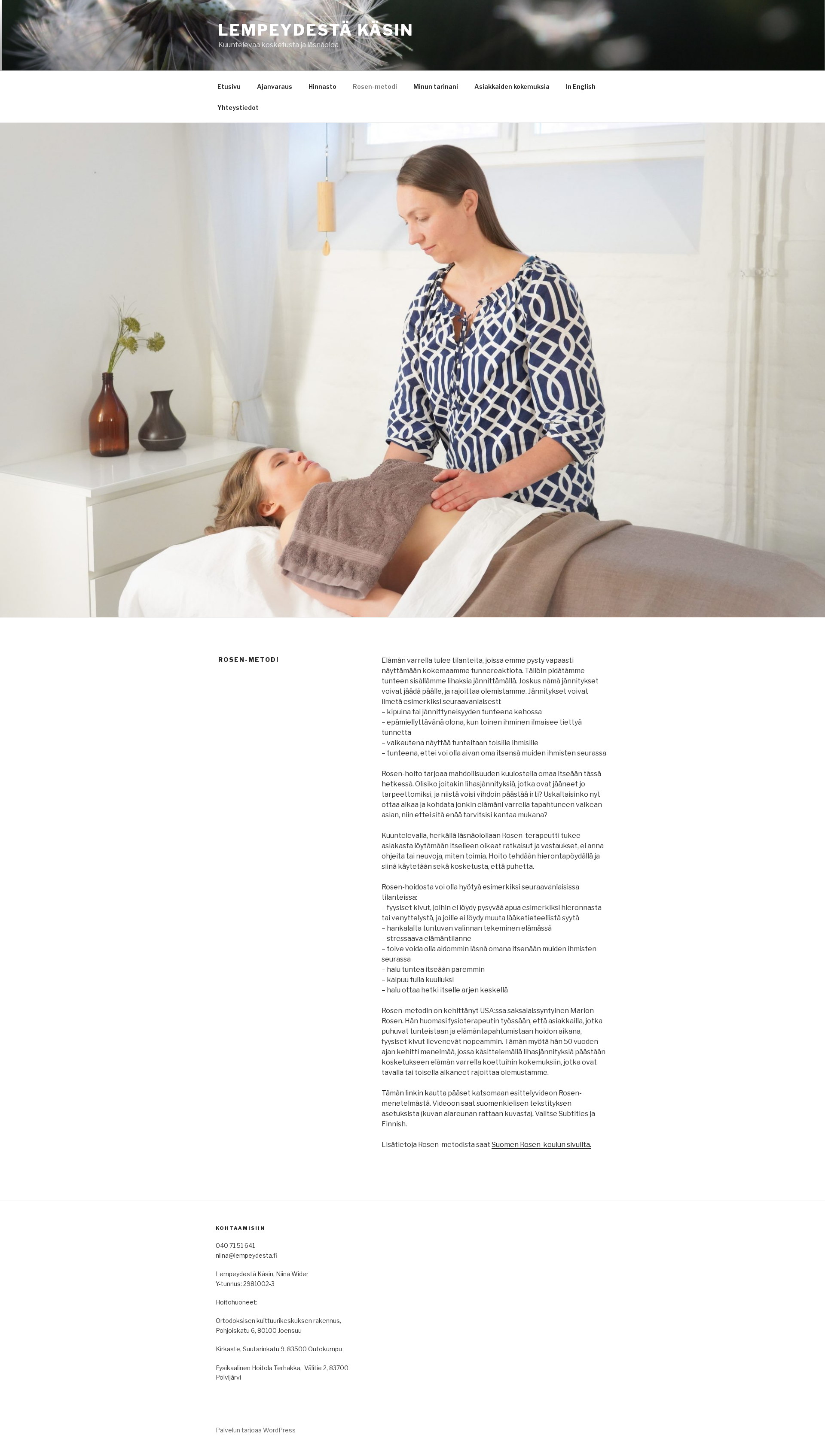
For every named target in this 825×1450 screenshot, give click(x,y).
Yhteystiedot (238, 107)
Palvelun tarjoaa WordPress (256, 1430)
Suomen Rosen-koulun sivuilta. (541, 1145)
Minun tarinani (435, 86)
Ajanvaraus (274, 86)
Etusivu (229, 86)
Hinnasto (322, 86)
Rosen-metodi (375, 86)
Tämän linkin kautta (414, 1093)
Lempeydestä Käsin (316, 30)
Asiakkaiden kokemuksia (512, 86)
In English (581, 86)
